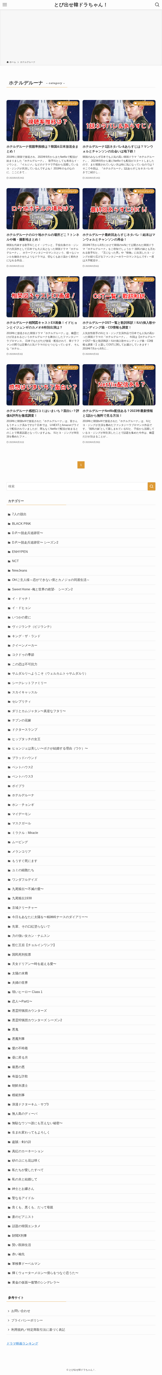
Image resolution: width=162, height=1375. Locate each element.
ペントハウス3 (22, 776)
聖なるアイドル (23, 1198)
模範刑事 (18, 1095)
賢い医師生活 (21, 1245)
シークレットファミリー (29, 683)
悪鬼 (15, 1029)
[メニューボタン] (4, 4)
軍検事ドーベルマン (26, 1263)
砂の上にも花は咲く (26, 1160)
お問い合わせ (20, 1311)
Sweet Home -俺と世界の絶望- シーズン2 (42, 589)
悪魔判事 (18, 1038)
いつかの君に (21, 617)
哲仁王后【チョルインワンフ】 (34, 945)
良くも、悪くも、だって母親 (32, 1207)
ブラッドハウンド (24, 758)
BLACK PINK (21, 523)
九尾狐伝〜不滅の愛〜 (28, 889)
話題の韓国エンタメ (26, 1226)
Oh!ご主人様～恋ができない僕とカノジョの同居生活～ (51, 579)
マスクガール (21, 823)
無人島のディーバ (24, 1113)
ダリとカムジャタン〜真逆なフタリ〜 (39, 711)
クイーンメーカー (24, 645)
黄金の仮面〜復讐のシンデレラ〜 (35, 1282)
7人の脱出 (19, 514)
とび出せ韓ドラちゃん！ (81, 4)
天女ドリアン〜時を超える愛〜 (34, 963)
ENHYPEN (20, 551)
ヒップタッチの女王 (26, 739)
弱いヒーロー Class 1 (27, 992)
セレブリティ (21, 701)
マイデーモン (21, 814)
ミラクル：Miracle (25, 832)
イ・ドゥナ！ (21, 598)
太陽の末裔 (20, 973)
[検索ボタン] (157, 4)
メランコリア (21, 851)
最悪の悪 (18, 1067)
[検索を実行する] (151, 486)
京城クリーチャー (24, 907)
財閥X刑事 (19, 1235)
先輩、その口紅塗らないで (31, 926)
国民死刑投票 (21, 954)
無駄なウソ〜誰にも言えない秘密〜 (37, 1123)
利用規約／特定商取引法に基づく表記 (38, 1329)
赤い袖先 (18, 1254)
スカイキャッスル (24, 692)
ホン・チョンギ (23, 804)
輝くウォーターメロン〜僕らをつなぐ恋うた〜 (45, 1273)
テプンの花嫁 (21, 720)
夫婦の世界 (20, 982)
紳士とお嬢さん (23, 1188)
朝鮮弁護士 (20, 1085)
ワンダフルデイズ (24, 879)
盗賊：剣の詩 (21, 1142)
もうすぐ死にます (24, 861)
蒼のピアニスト (23, 1216)
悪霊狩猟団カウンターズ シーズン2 (37, 1020)
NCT (15, 561)
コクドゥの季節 (23, 654)
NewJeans (19, 570)
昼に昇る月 (20, 1057)
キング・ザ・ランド (26, 636)
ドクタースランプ (24, 729)
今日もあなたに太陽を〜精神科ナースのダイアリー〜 (50, 917)
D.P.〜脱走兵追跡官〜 (27, 533)
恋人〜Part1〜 (22, 1001)
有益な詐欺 (20, 1076)
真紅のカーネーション (28, 1151)
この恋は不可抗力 (24, 664)
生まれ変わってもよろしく (31, 1132)
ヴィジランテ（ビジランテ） (32, 626)
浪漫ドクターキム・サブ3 (30, 1104)
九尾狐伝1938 (22, 898)
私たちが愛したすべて (28, 1170)
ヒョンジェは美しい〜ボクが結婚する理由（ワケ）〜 (50, 748)
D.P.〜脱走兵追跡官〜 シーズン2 (35, 542)
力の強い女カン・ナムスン (31, 935)
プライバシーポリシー (27, 1320)
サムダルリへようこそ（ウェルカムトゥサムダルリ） (50, 673)
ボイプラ (18, 786)
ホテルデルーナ (23, 795)
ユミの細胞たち (23, 870)
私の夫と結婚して (24, 1179)
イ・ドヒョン (21, 608)
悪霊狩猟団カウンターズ (29, 1010)
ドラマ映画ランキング (22, 1343)
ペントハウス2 (22, 767)
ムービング (20, 842)
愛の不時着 (20, 1048)
